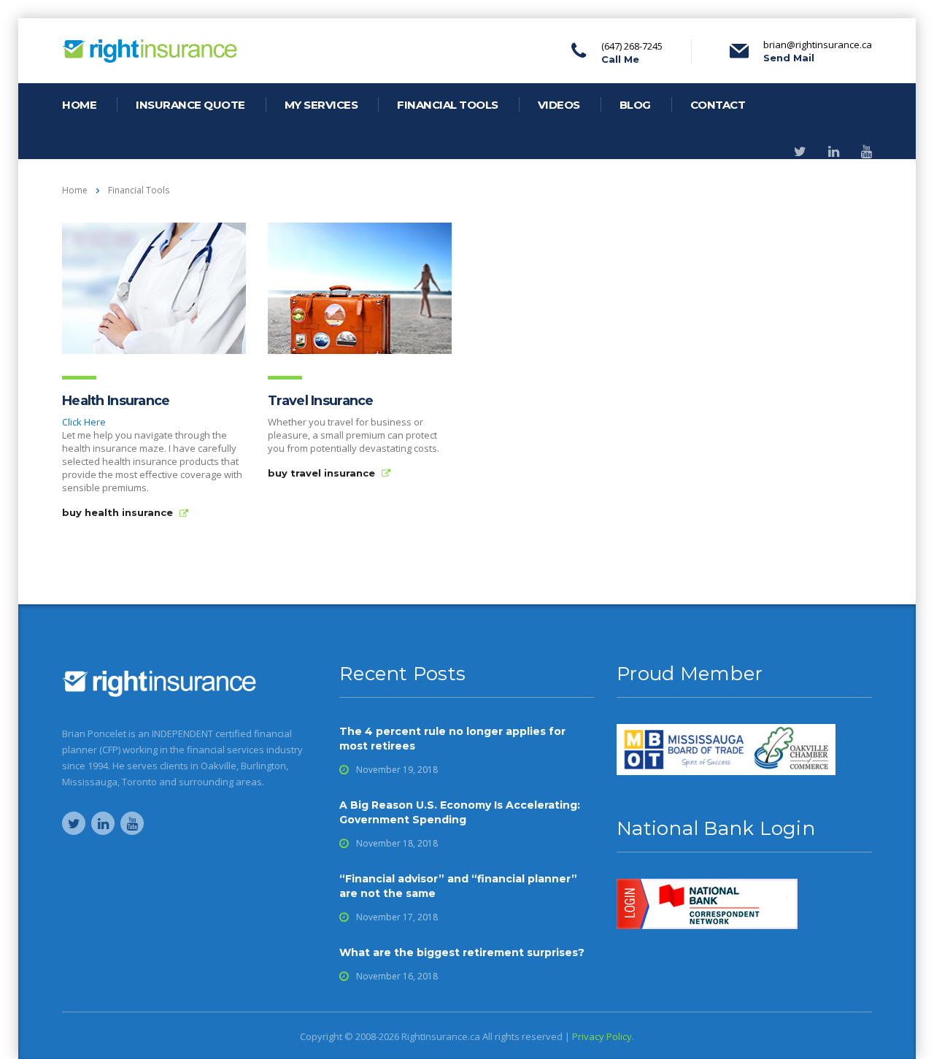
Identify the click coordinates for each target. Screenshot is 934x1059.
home (79, 105)
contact (718, 105)
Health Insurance (115, 401)
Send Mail (788, 57)
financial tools (447, 105)
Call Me (620, 59)
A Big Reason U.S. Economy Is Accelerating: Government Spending (459, 812)
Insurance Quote (190, 105)
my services (321, 105)
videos (559, 105)
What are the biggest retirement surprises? (461, 952)
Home (75, 190)
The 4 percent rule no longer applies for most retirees (452, 738)
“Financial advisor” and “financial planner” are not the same (458, 886)
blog (635, 105)
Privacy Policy (602, 1036)
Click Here (84, 421)
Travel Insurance (320, 401)
